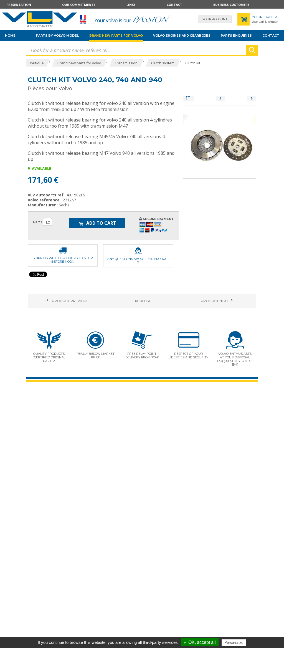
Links (131, 4)
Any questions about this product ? (138, 260)
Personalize (233, 643)
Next (214, 301)
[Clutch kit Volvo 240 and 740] (251, 98)
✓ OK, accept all (200, 642)
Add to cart (100, 223)
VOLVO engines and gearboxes (182, 35)
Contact (174, 4)
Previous (69, 301)
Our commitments (78, 4)
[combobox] (47, 222)
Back (142, 301)
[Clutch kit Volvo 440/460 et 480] (220, 98)
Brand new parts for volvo (116, 35)
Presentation (18, 4)
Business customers (231, 4)
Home (10, 35)
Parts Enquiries (236, 35)
